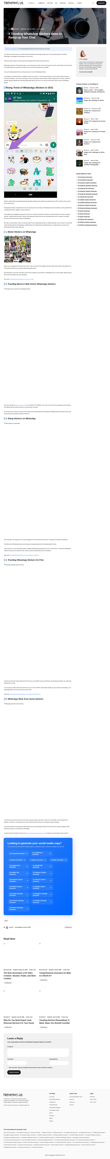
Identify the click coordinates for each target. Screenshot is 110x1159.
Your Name (10, 1059)
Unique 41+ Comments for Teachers (92, 143)
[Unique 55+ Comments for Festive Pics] (79, 132)
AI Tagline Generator (84, 216)
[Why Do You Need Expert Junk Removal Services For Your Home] (20, 1002)
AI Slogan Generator (84, 214)
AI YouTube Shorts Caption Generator (13, 1142)
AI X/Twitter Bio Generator (86, 219)
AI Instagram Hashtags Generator (88, 194)
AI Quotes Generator (84, 211)
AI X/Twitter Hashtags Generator (87, 225)
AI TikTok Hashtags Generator (47, 1142)
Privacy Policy (93, 1099)
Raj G (87, 87)
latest (6, 920)
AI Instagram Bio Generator (86, 188)
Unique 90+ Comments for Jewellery (92, 111)
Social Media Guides (54, 1110)
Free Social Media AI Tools (76, 1096)
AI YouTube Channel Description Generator (64, 1139)
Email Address (53, 1059)
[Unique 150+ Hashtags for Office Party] (79, 153)
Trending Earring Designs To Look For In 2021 (22, 279)
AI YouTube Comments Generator (12, 1139)
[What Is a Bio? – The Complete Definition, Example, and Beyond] (79, 90)
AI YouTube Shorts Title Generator (81, 1142)
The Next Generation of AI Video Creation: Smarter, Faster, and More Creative (20, 976)
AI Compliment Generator (85, 180)
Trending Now (13, 48)
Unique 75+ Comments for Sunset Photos (94, 122)
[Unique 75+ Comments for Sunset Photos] (79, 121)
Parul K (87, 129)
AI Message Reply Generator (97, 1142)
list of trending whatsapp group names (36, 833)
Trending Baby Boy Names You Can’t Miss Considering (24, 555)
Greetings (51, 1115)
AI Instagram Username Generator (80, 1137)
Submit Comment (14, 1072)
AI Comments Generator (85, 177)
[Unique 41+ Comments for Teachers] (79, 142)
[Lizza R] (82, 53)
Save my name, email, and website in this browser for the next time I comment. (30, 1067)
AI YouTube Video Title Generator (63, 1142)
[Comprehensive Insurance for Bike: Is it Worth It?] (56, 955)
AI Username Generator (37, 1147)
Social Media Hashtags (54, 1107)
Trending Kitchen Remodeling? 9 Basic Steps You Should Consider (54, 1021)
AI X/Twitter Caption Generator (87, 222)
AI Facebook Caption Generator (87, 183)
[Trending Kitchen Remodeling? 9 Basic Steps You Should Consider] (56, 1002)
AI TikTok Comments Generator (30, 1142)
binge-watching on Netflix (21, 405)
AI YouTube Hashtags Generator (45, 1139)
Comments (52, 1096)
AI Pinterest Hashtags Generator (87, 208)
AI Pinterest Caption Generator (87, 205)
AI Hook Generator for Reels (88, 1144)
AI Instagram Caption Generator (87, 191)
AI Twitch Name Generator (10, 1144)
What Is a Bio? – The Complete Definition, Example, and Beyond (94, 91)
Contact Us (101, 3)
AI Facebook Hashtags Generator (87, 185)
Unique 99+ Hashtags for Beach (94, 100)
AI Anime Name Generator (57, 1144)
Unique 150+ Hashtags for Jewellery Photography (92, 163)
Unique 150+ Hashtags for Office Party (94, 153)
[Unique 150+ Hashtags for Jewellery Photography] (79, 163)
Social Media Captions (54, 1099)
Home (7, 48)
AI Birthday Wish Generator (10, 1147)
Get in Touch (93, 1102)
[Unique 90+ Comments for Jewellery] (79, 111)
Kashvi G (88, 98)
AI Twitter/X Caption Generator (44, 1135)
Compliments (52, 1102)
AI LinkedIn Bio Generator (85, 197)
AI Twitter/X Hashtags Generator (46, 1137)
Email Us (72, 1104)
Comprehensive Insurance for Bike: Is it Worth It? (55, 974)
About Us (72, 1099)
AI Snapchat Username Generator (41, 1144)
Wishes (51, 1118)
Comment (10, 1046)
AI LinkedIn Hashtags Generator (87, 202)
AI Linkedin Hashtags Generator (92, 1135)
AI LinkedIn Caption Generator (87, 199)
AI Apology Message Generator (72, 1144)
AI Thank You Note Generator (25, 1144)
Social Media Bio (53, 1104)
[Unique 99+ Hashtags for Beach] (79, 101)
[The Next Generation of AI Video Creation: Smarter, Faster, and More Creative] (20, 955)
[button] (93, 3)
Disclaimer (92, 1096)
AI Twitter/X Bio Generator (98, 1132)
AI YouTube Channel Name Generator (85, 1139)
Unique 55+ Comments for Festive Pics (94, 132)
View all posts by (85, 71)
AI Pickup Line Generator (24, 1147)
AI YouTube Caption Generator (28, 1139)
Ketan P (87, 119)
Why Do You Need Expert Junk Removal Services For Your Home (19, 1021)
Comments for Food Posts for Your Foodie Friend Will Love (25, 694)
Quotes (51, 1112)
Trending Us (52, 1155)
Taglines (51, 1121)
